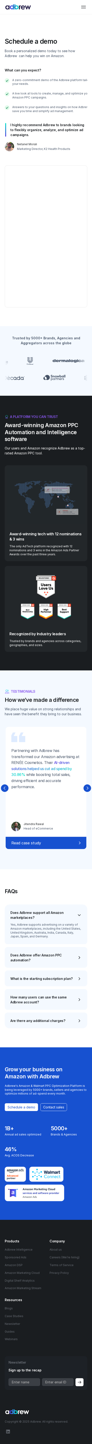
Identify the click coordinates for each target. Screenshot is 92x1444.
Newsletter (12, 1324)
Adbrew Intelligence (19, 1249)
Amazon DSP (14, 1265)
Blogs (9, 1308)
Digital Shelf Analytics (20, 1280)
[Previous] (4, 788)
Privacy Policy (59, 1273)
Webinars (11, 1339)
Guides (10, 1331)
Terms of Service (62, 1265)
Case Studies (14, 1316)
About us (56, 1249)
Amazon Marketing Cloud (22, 1273)
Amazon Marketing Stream (23, 1288)
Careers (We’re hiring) (64, 1257)
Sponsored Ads (15, 1257)
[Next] (87, 788)
